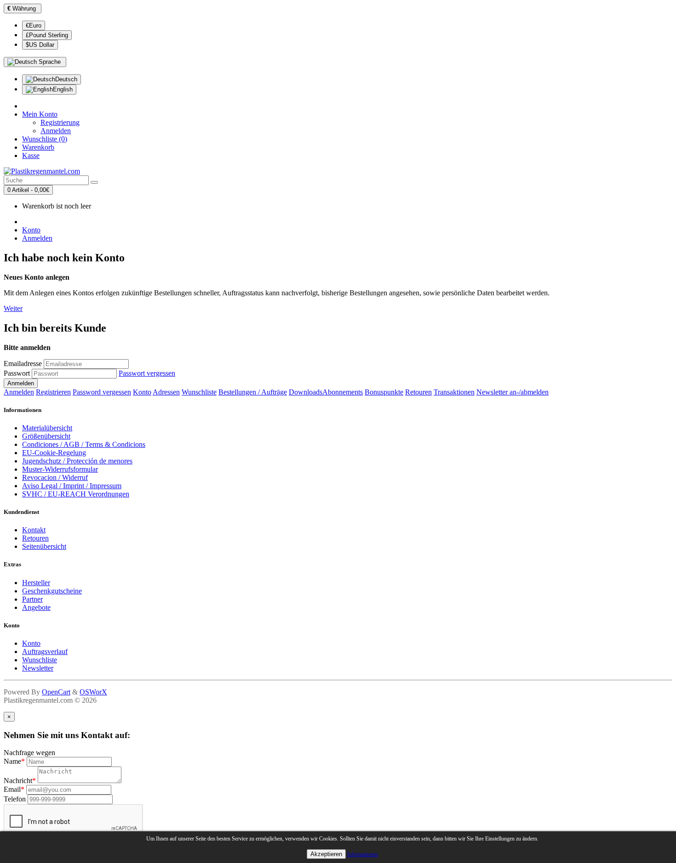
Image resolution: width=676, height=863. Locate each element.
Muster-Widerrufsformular (60, 469)
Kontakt (34, 530)
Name (14, 761)
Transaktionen (454, 392)
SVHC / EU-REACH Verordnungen (75, 494)
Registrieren (53, 392)
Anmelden (55, 131)
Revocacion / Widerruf (55, 477)
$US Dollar (40, 44)
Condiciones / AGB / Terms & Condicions (83, 444)
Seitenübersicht (44, 546)
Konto (31, 230)
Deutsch (66, 79)
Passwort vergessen (147, 373)
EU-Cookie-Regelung (54, 453)
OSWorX (93, 692)
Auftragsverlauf (45, 651)
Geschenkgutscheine (52, 591)
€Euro (33, 25)
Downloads (305, 392)
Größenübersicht (46, 436)
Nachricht (20, 780)
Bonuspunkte (384, 392)
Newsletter (37, 668)
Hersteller (36, 583)
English (63, 89)
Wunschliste (199, 392)
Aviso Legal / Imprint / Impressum (71, 486)
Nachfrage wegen (29, 752)
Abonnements (342, 392)
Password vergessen (102, 392)
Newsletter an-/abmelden (512, 392)
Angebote (36, 607)
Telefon (15, 799)
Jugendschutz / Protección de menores (77, 461)
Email (14, 789)
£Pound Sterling (47, 35)
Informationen (362, 854)
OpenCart (56, 692)
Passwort (17, 373)
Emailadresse (23, 363)
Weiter (13, 308)
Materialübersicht (47, 428)
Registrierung (60, 122)
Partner (32, 599)
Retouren (418, 392)
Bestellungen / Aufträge (252, 392)
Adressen (166, 392)
